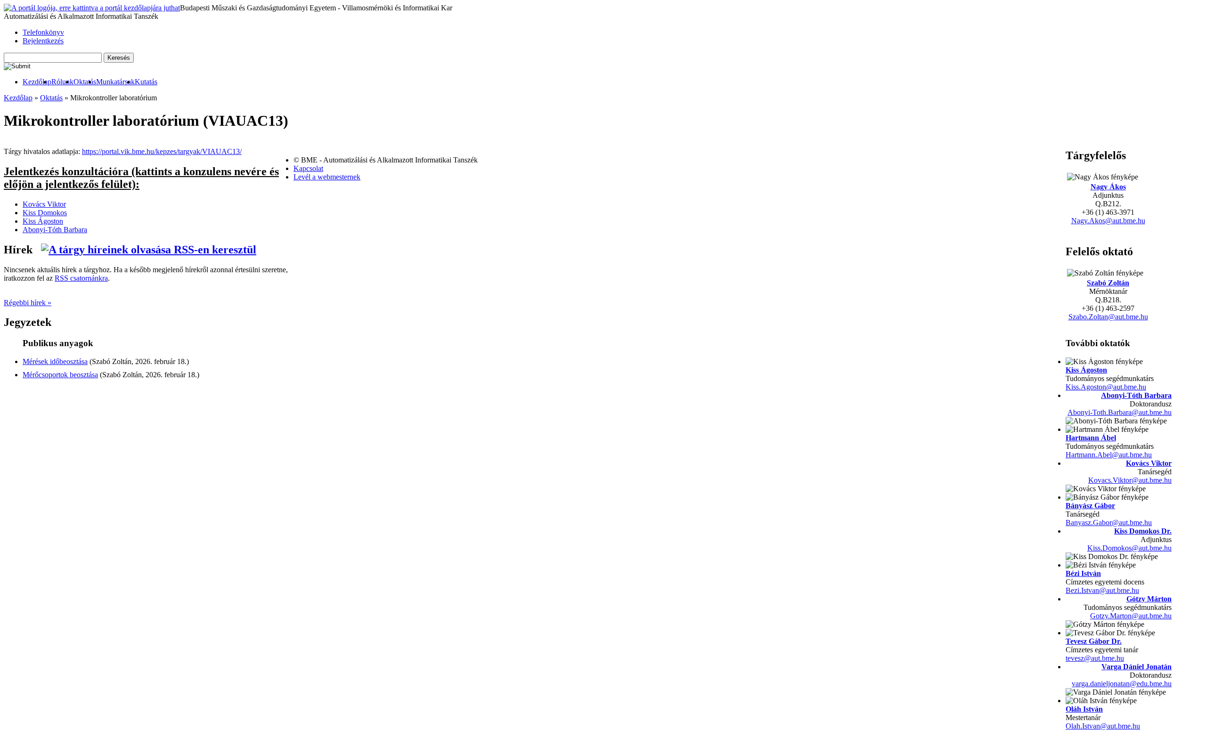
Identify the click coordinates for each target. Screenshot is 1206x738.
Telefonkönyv (43, 32)
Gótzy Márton (1149, 599)
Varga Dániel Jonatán (1136, 667)
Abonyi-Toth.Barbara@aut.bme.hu (1119, 412)
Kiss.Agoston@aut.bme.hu (1106, 387)
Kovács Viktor (1149, 463)
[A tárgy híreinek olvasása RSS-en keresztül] (148, 249)
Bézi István (1083, 573)
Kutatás (146, 82)
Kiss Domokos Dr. (1143, 531)
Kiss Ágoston (1086, 370)
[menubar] (80, 82)
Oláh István (1084, 709)
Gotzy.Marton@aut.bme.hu (1131, 616)
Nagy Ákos (1108, 187)
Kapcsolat (308, 168)
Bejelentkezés (43, 41)
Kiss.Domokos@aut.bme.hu (1129, 548)
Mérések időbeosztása (55, 361)
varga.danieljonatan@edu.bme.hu (1122, 684)
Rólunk (62, 82)
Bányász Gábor (1090, 506)
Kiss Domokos (45, 213)
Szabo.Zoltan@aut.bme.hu (1108, 317)
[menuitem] (37, 82)
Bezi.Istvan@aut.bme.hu (1102, 590)
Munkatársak (115, 82)
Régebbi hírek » (27, 303)
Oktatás (84, 82)
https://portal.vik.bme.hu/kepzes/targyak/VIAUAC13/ (162, 151)
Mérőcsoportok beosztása (60, 375)
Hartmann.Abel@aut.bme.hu (1109, 455)
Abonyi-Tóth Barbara (1136, 395)
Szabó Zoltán (1108, 283)
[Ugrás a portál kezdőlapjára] (92, 8)
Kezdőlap (37, 82)
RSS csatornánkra (81, 278)
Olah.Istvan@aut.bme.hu (1103, 726)
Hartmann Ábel (1091, 438)
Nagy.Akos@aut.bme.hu (1108, 221)
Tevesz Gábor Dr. (1094, 641)
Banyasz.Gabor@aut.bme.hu (1109, 523)
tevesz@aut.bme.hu (1095, 658)
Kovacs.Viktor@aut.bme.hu (1130, 480)
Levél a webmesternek (326, 177)
